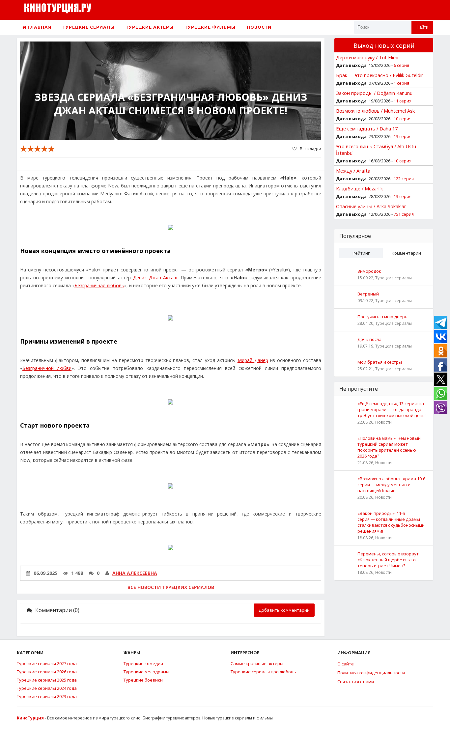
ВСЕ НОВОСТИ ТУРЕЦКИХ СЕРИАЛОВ (170, 587)
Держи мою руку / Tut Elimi (367, 57)
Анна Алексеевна (134, 573)
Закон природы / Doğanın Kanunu (374, 93)
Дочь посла (369, 339)
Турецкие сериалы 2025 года (47, 680)
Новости (259, 27)
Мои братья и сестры (379, 362)
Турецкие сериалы (89, 27)
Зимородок (369, 271)
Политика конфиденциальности (371, 673)
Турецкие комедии (143, 663)
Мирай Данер (253, 360)
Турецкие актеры (150, 27)
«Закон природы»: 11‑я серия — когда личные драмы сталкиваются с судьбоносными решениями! (391, 522)
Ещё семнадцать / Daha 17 (367, 128)
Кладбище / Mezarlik (359, 188)
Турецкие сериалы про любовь (263, 672)
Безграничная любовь (99, 285)
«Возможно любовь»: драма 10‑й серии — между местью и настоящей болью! (391, 484)
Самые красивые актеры (257, 663)
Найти (422, 27)
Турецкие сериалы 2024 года (47, 688)
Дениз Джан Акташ (155, 277)
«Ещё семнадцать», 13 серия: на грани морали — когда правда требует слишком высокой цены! (392, 409)
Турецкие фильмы (210, 27)
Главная (38, 27)
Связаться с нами (355, 682)
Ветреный (368, 294)
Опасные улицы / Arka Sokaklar (371, 206)
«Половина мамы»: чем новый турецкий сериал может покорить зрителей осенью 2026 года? (389, 447)
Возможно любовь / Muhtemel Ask (375, 110)
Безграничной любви (46, 368)
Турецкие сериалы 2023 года (47, 696)
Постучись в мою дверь (382, 317)
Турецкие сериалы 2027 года (47, 663)
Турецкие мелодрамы (146, 672)
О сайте (345, 664)
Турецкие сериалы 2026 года (47, 672)
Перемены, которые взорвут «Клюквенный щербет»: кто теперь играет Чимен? (388, 560)
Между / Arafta (353, 170)
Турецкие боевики (143, 680)
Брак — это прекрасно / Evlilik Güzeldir (379, 75)
